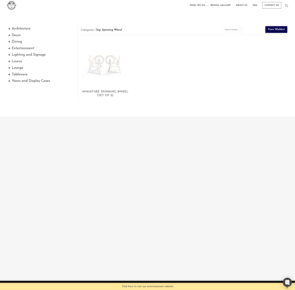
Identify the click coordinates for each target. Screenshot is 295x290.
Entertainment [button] (23, 48)
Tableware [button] (20, 74)
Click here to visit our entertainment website (147, 286)
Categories (87, 30)
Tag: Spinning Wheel (109, 30)
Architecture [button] (21, 28)
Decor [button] (16, 35)
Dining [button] (17, 42)
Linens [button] (17, 61)
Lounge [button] (17, 68)
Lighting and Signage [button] (29, 55)
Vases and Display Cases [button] (31, 81)
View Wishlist (276, 29)
